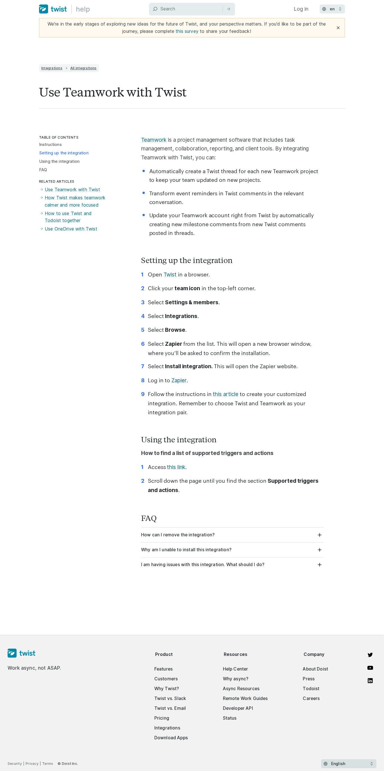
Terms (47, 763)
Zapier (178, 380)
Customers (166, 678)
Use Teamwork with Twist (72, 189)
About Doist (315, 669)
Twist (170, 274)
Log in (301, 9)
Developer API (238, 708)
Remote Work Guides (245, 698)
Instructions (50, 144)
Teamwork (153, 140)
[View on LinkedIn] (370, 680)
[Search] (228, 9)
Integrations (51, 68)
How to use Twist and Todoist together (68, 217)
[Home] (64, 8)
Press (309, 678)
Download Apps (171, 737)
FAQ (43, 169)
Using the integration (59, 161)
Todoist (311, 688)
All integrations (83, 68)
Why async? (236, 678)
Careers (311, 698)
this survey (187, 31)
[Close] (338, 28)
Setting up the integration (64, 152)
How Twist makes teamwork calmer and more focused (75, 201)
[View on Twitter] (370, 655)
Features (163, 669)
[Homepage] (34, 653)
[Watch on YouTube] (370, 668)
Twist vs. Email (170, 708)
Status (230, 718)
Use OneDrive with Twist (71, 229)
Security (15, 763)
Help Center (235, 669)
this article (225, 394)
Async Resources (241, 688)
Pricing (161, 718)
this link (176, 467)
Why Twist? (166, 688)
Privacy (32, 763)
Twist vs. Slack (170, 698)
